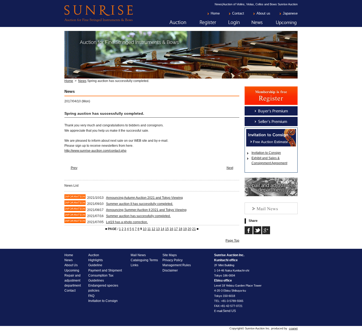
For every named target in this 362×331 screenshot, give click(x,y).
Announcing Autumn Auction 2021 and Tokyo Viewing (144, 198)
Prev (74, 168)
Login (228, 23)
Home (215, 13)
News (251, 23)
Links (134, 265)
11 (149, 229)
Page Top (232, 240)
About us (263, 13)
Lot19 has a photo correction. (127, 222)
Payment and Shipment (105, 270)
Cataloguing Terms (144, 260)
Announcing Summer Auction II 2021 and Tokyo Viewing (146, 210)
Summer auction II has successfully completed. (139, 204)
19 (185, 229)
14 (162, 229)
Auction (171, 23)
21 (194, 229)
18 (180, 229)
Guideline (95, 265)
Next (230, 168)
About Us (71, 265)
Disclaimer (170, 270)
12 (153, 229)
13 (158, 229)
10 (145, 229)
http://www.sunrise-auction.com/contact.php (95, 151)
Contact (238, 13)
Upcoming (280, 23)
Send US (229, 311)
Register (201, 23)
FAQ (91, 296)
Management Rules (176, 265)
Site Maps (169, 255)
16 (171, 229)
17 (176, 229)
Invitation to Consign (266, 153)
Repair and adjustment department (72, 280)
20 (189, 229)
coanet (293, 328)
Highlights (95, 260)
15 (167, 229)
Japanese (290, 13)
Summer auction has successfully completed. (138, 216)
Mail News (138, 255)
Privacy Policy (172, 260)
